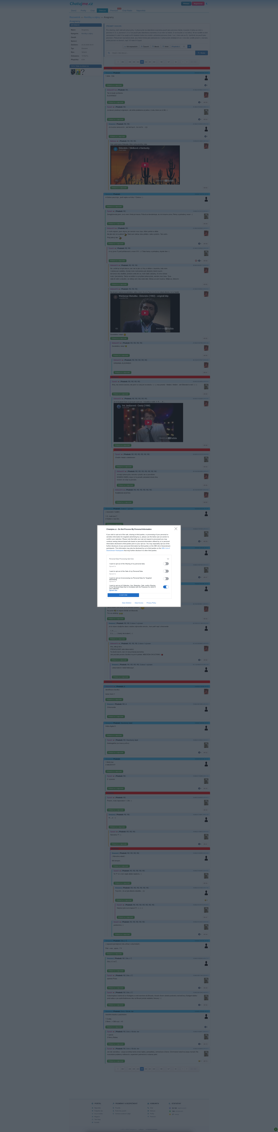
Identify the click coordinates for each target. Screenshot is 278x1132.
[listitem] (139, 559)
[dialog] (139, 566)
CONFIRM (123, 595)
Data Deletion (126, 603)
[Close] (177, 529)
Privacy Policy (151, 603)
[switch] (166, 563)
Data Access (139, 603)
